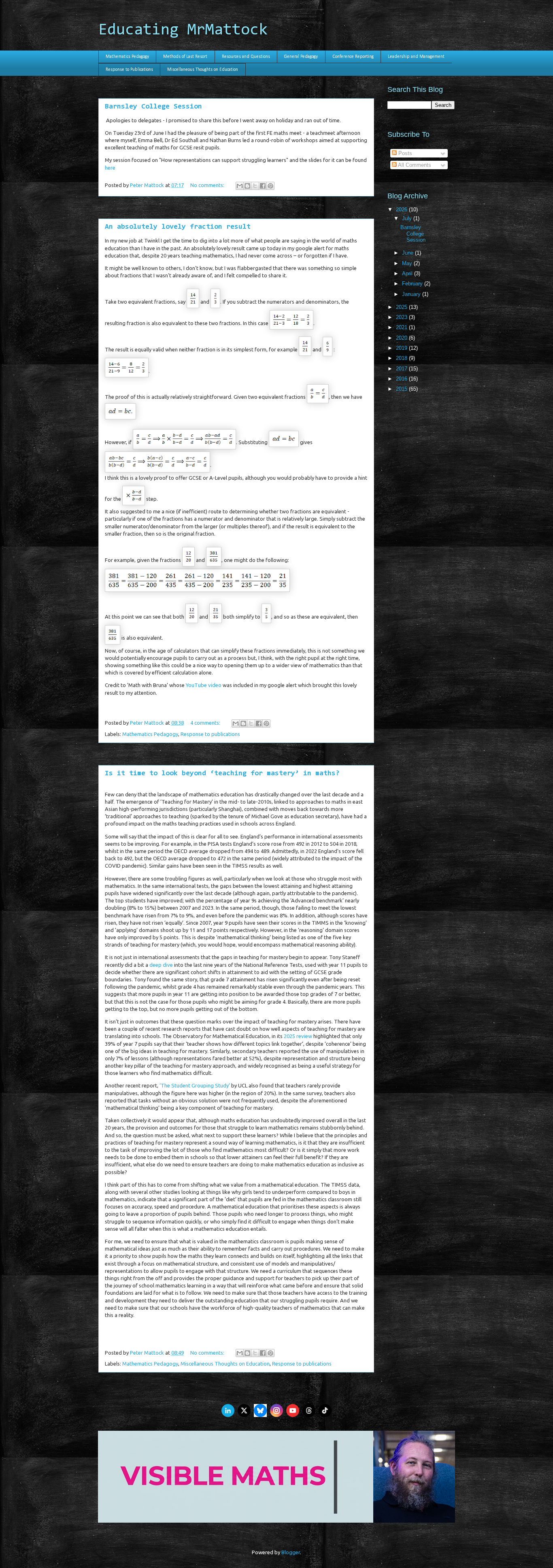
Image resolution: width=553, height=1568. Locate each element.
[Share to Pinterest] (270, 186)
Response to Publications (129, 69)
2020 (402, 338)
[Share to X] (255, 186)
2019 (402, 348)
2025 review (298, 1036)
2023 (402, 317)
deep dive (161, 965)
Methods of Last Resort (185, 56)
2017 (402, 369)
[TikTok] (325, 1410)
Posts (404, 153)
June (408, 253)
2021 (402, 327)
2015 (402, 389)
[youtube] (292, 1410)
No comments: (207, 185)
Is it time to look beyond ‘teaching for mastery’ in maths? (222, 773)
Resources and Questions (246, 56)
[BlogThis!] (247, 186)
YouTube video (203, 685)
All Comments (414, 165)
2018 (402, 358)
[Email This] (240, 186)
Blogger (290, 1552)
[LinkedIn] (227, 1410)
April (408, 273)
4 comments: (205, 722)
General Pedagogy (301, 56)
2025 (402, 307)
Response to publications (210, 734)
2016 (402, 379)
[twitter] (244, 1410)
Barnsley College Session (153, 107)
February (413, 284)
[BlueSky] (260, 1410)
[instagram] (276, 1410)
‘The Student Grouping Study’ (195, 1085)
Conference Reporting (353, 56)
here (110, 167)
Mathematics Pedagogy (127, 56)
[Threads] (308, 1410)
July (407, 218)
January (412, 294)
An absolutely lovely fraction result (178, 227)
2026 (402, 209)
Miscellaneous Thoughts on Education (202, 69)
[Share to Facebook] (263, 186)
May (408, 263)
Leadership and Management (416, 56)
